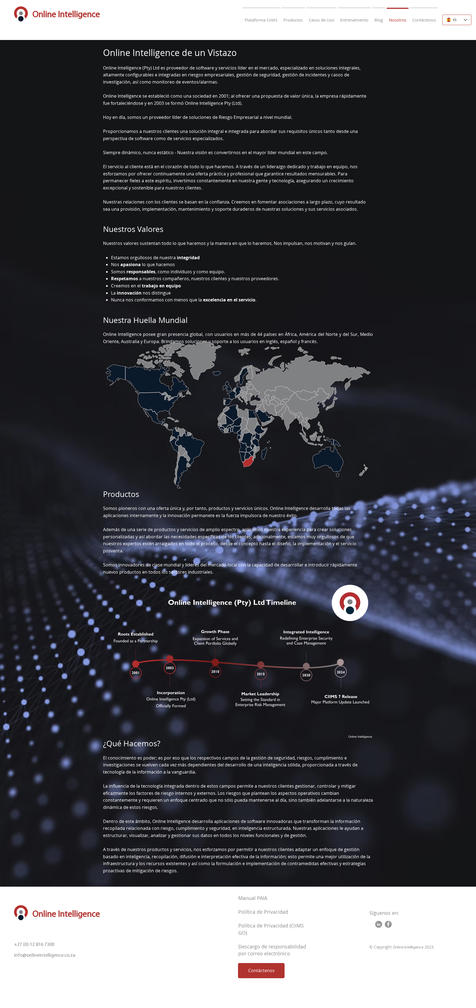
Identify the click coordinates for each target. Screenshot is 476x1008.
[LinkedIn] (378, 924)
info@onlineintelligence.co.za (44, 955)
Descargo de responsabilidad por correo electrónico (272, 950)
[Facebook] (388, 924)
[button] (293, 17)
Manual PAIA (252, 898)
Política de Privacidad (263, 911)
